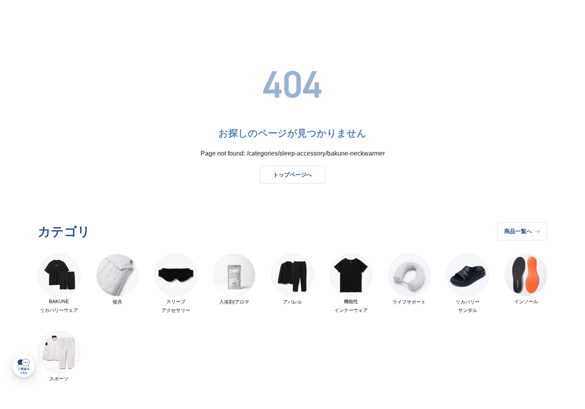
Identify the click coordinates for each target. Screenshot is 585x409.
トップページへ (292, 174)
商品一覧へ (518, 231)
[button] (24, 366)
